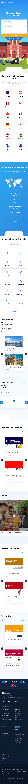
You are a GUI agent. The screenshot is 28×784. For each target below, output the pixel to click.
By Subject (3, 721)
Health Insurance (18, 731)
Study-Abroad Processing (7, 728)
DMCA (2, 760)
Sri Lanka (13, 771)
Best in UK (17, 717)
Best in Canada (18, 719)
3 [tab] (11, 375)
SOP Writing (4, 735)
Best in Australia (18, 721)
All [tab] (2, 620)
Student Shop (18, 744)
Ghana (13, 769)
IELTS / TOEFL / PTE (19, 734)
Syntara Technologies (18, 781)
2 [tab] (9, 375)
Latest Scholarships (5, 711)
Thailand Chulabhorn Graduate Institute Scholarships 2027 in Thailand (13, 574)
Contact (3, 754)
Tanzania (24, 771)
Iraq (10, 773)
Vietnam (21, 767)
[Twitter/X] (5, 706)
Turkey (7, 773)
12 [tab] (25, 606)
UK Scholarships (5, 715)
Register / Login (5, 756)
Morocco (8, 771)
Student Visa (18, 729)
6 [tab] (17, 375)
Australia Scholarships (6, 717)
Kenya (17, 769)
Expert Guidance (5, 731)
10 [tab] (23, 539)
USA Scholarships (5, 713)
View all (13, 157)
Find (15, 35)
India (17, 766)
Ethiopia (3, 771)
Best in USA (17, 715)
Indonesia (3, 769)
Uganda (3, 773)
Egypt (21, 769)
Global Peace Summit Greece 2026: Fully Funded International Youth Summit (13, 665)
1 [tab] (7, 375)
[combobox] (14, 22)
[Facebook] (2, 706)
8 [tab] (21, 375)
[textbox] (14, 22)
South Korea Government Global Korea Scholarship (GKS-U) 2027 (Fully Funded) (14, 477)
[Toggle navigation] (25, 2)
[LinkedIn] (8, 706)
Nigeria (13, 767)
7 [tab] (19, 375)
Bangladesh (8, 767)
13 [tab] (12, 607)
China (20, 766)
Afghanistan (18, 771)
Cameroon (20, 773)
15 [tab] (16, 607)
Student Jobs (18, 740)
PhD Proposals (4, 733)
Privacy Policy (4, 758)
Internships (17, 736)
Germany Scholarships (6, 719)
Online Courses (18, 742)
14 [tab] (14, 607)
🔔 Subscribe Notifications (18, 727)
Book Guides (17, 746)
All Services (4, 726)
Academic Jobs (18, 738)
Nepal (17, 767)
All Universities (18, 711)
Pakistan (3, 767)
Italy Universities (19, 348)
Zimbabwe (14, 773)
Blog (2, 751)
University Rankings (19, 713)
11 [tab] (23, 606)
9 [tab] (21, 539)
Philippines (9, 769)
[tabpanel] (14, 459)
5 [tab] (15, 375)
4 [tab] (13, 375)
